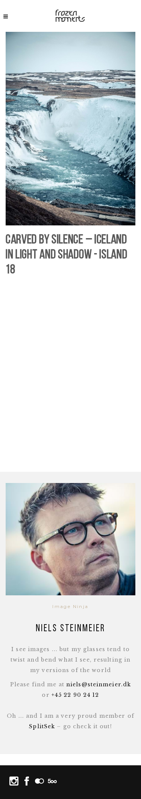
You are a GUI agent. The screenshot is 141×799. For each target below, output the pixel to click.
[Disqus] (70, 375)
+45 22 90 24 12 (75, 695)
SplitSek (42, 726)
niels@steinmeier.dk (98, 684)
